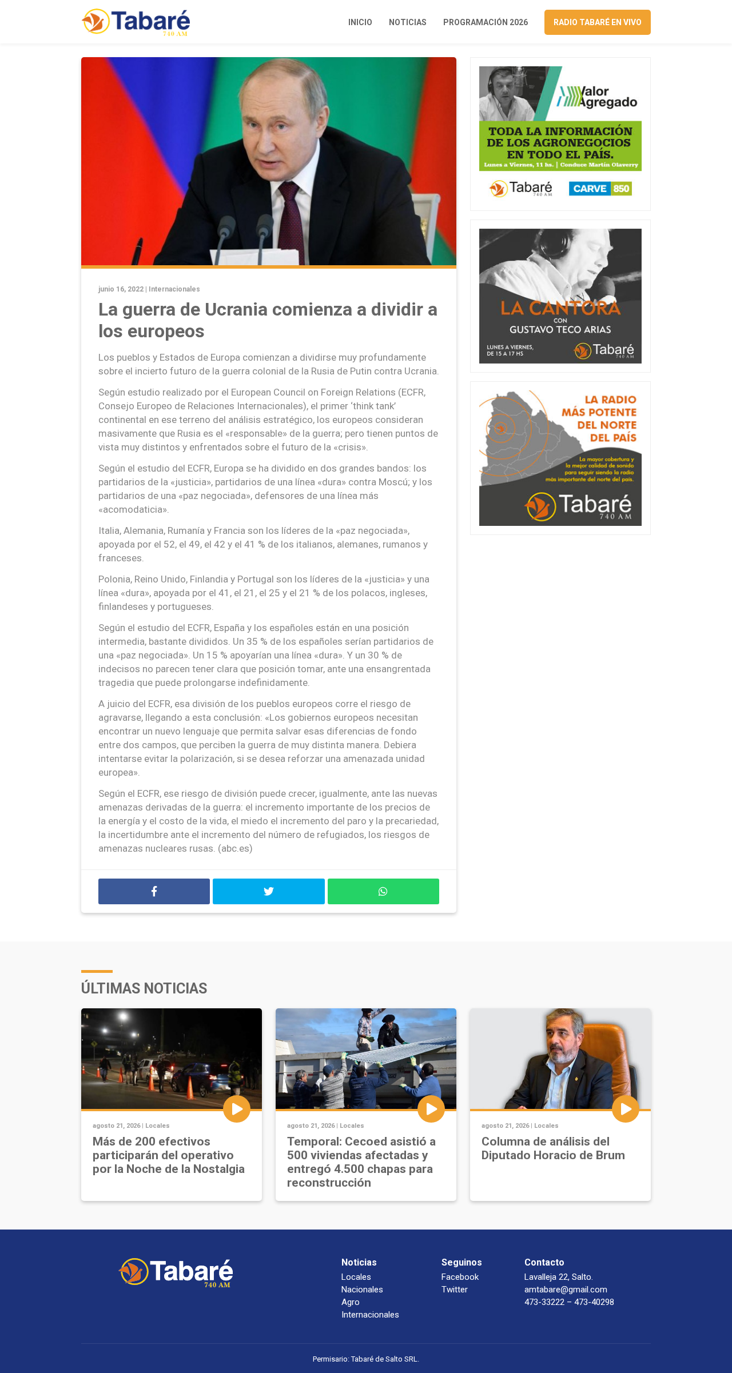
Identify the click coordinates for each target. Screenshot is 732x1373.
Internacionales (174, 289)
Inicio (360, 22)
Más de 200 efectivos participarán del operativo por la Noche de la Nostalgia (169, 1155)
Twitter (454, 1289)
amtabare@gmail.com (565, 1289)
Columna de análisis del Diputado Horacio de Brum (553, 1148)
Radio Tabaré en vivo (598, 22)
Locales (157, 1125)
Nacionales (362, 1289)
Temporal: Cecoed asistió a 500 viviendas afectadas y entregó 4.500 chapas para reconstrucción (361, 1162)
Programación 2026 (485, 22)
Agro (350, 1302)
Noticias (408, 22)
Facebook (460, 1277)
